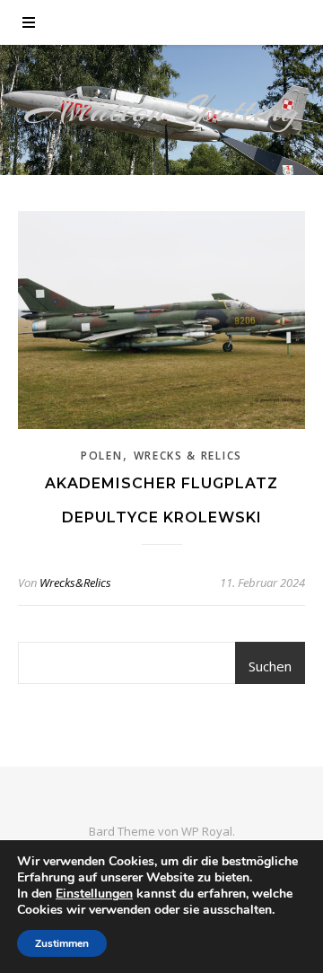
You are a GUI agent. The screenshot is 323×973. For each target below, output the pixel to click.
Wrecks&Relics (75, 582)
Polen (102, 455)
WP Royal (206, 831)
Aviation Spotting (162, 110)
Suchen (270, 666)
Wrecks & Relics (188, 455)
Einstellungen (94, 894)
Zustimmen (62, 943)
